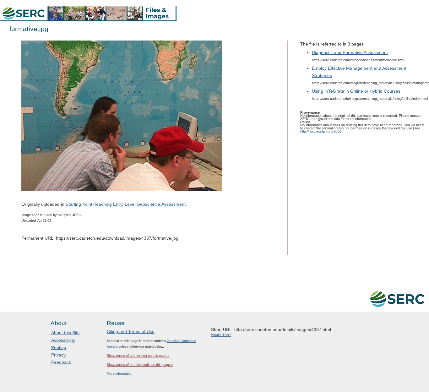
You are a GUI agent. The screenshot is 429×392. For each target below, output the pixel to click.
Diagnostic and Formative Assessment (350, 52)
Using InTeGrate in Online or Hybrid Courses (356, 91)
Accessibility (63, 340)
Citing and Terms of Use (131, 331)
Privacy (58, 354)
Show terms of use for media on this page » (140, 365)
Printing (58, 347)
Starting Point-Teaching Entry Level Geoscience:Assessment (126, 204)
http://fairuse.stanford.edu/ (320, 131)
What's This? (221, 335)
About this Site (65, 332)
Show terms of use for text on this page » (138, 355)
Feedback (61, 362)
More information (119, 373)
